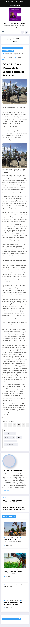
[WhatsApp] (28, 425)
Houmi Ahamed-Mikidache (17, 55)
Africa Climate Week (16, 53)
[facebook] (5, 425)
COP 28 (20, 48)
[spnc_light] (26, 32)
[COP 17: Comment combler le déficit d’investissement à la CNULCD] (15, 529)
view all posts (5, 490)
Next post (5, 505)
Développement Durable (8, 50)
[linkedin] (14, 425)
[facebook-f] (11, 5)
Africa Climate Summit (8, 53)
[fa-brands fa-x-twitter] (13, 5)
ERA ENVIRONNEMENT (14, 24)
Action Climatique (7, 48)
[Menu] (3, 32)
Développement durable (6, 55)
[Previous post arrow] (26, 500)
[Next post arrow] (26, 508)
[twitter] (10, 425)
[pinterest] (23, 425)
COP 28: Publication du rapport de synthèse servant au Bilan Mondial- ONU (13, 508)
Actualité (14, 48)
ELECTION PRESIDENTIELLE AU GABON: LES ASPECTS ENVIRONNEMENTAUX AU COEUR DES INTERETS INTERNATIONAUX (13, 501)
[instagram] (17, 5)
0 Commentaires (7, 60)
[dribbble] (15, 5)
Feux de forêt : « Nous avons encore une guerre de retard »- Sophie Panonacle (13, 603)
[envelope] (19, 425)
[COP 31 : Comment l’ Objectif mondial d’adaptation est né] (15, 560)
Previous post (6, 497)
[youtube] (19, 5)
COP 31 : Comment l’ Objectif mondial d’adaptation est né (13, 572)
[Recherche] (22, 32)
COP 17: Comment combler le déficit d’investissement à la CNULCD (13, 541)
